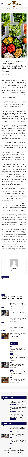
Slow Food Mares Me (18, 450)
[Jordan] (2, 71)
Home (2, 8)
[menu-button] (2, 4)
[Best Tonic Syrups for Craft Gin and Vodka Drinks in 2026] (5, 321)
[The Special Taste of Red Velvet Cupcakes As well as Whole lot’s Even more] (5, 416)
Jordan (7, 71)
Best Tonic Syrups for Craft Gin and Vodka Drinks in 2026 (18, 319)
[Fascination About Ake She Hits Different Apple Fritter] (5, 402)
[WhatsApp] (21, 452)
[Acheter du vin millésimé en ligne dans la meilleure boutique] (5, 349)
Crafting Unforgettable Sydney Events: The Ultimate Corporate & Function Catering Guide (12, 298)
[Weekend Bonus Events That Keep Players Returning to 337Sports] (5, 328)
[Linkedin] (13, 452)
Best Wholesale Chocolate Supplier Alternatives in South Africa (17, 305)
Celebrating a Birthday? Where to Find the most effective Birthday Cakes (18, 408)
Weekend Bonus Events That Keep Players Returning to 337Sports (17, 327)
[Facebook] (8, 452)
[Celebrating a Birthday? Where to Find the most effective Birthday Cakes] (5, 408)
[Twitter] (18, 452)
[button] (26, 4)
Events (3, 294)
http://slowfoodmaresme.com (14, 270)
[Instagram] (10, 452)
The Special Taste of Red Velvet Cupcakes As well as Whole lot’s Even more (17, 416)
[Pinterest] (15, 452)
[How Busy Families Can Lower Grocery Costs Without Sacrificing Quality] (5, 336)
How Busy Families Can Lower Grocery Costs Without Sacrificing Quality (17, 335)
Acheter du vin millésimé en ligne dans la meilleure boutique (18, 349)
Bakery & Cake (13, 404)
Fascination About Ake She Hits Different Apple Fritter (18, 402)
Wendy (2, 301)
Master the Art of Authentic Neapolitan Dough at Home (17, 311)
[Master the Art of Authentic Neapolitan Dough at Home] (5, 313)
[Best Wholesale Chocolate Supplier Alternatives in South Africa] (5, 306)
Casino (3, 330)
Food (5, 8)
